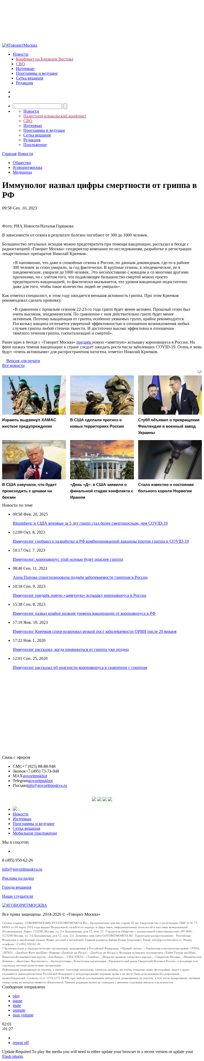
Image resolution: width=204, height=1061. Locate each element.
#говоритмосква (27, 167)
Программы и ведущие (37, 73)
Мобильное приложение (35, 833)
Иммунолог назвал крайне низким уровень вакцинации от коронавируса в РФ (84, 613)
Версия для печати (23, 360)
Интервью (25, 68)
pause (17, 1000)
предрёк (84, 342)
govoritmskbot (35, 776)
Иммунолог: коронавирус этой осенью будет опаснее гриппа (68, 559)
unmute (19, 1010)
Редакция (24, 83)
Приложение (35, 144)
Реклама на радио (18, 878)
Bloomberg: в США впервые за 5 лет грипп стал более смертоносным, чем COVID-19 (90, 523)
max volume (23, 1015)
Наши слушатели (17, 896)
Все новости (13, 365)
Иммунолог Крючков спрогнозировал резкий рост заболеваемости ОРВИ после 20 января (94, 631)
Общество (22, 162)
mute (17, 1005)
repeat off (21, 1042)
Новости (20, 54)
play (16, 996)
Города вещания (16, 887)
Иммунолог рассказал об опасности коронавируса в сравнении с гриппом (80, 667)
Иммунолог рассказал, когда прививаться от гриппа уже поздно (71, 649)
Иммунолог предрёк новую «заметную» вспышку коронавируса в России (79, 595)
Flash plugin (12, 1056)
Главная (9, 153)
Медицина (22, 172)
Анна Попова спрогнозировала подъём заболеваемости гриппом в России (80, 577)
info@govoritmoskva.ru (47, 785)
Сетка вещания (29, 78)
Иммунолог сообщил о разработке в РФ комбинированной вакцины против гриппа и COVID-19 (101, 541)
